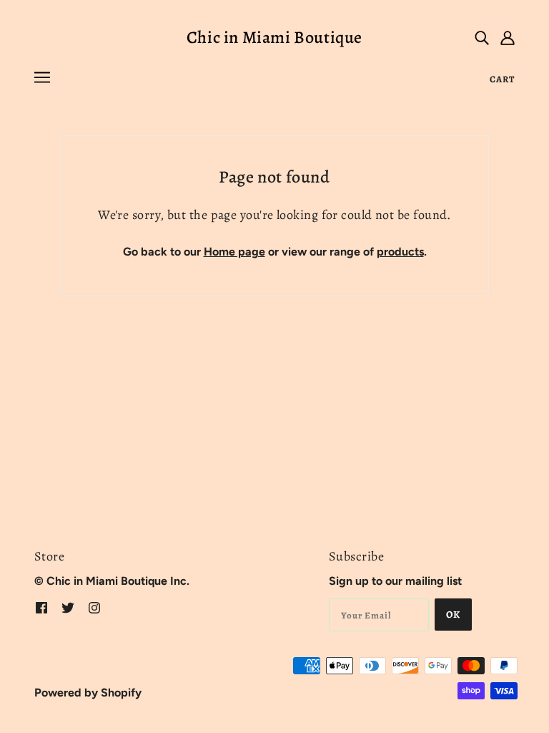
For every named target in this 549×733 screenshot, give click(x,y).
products (400, 251)
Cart (502, 79)
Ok (453, 614)
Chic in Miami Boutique (274, 37)
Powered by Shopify (88, 692)
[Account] (507, 37)
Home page (234, 251)
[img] (482, 37)
